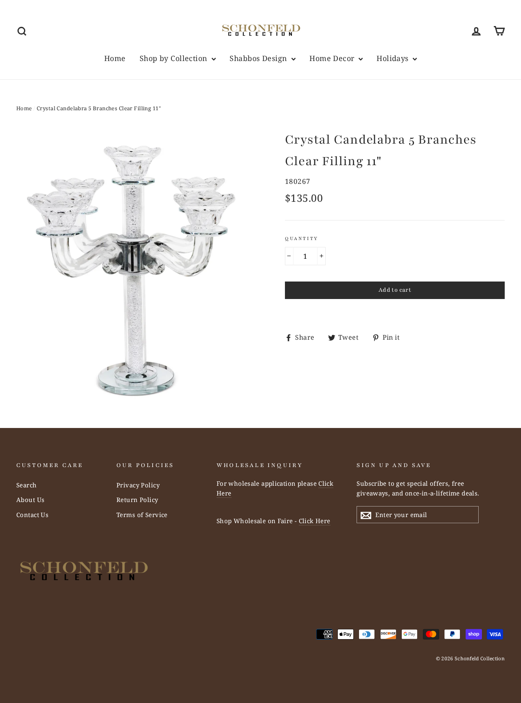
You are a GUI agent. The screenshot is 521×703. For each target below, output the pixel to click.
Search (26, 485)
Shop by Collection (175, 58)
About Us (30, 500)
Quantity (301, 238)
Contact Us (32, 515)
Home (115, 58)
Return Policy (137, 500)
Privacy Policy (138, 485)
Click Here (315, 521)
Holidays (394, 58)
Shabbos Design (259, 58)
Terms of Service (142, 515)
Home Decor (333, 58)
